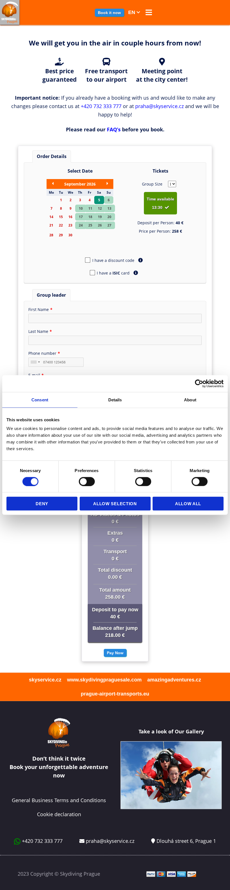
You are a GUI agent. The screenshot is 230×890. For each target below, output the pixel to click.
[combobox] (35, 362)
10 (81, 208)
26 (100, 225)
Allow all (188, 503)
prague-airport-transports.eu (115, 694)
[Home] (9, 12)
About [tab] (190, 399)
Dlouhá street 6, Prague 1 (186, 841)
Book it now (109, 12)
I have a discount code (113, 260)
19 (100, 216)
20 (109, 216)
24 (81, 225)
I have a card (113, 273)
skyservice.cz (45, 680)
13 (109, 208)
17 (81, 216)
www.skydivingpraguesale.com (104, 680)
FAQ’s (114, 129)
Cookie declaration (59, 814)
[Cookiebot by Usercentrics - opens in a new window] (199, 383)
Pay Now (115, 653)
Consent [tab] (39, 399)
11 (90, 208)
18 (90, 216)
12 (100, 208)
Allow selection (115, 503)
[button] (149, 12)
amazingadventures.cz (174, 680)
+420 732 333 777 (101, 106)
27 (109, 225)
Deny (42, 503)
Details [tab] (115, 399)
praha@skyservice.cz (159, 106)
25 (90, 225)
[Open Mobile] (147, 13)
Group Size (152, 184)
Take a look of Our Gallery (171, 731)
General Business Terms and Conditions (59, 800)
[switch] (87, 481)
